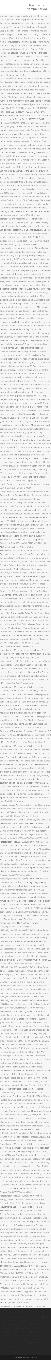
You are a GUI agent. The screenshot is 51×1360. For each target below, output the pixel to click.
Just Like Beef (35, 1317)
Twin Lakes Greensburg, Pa (15, 1317)
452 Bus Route (29, 1328)
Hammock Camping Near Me (16, 1339)
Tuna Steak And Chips (32, 1335)
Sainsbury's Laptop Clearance (17, 1332)
